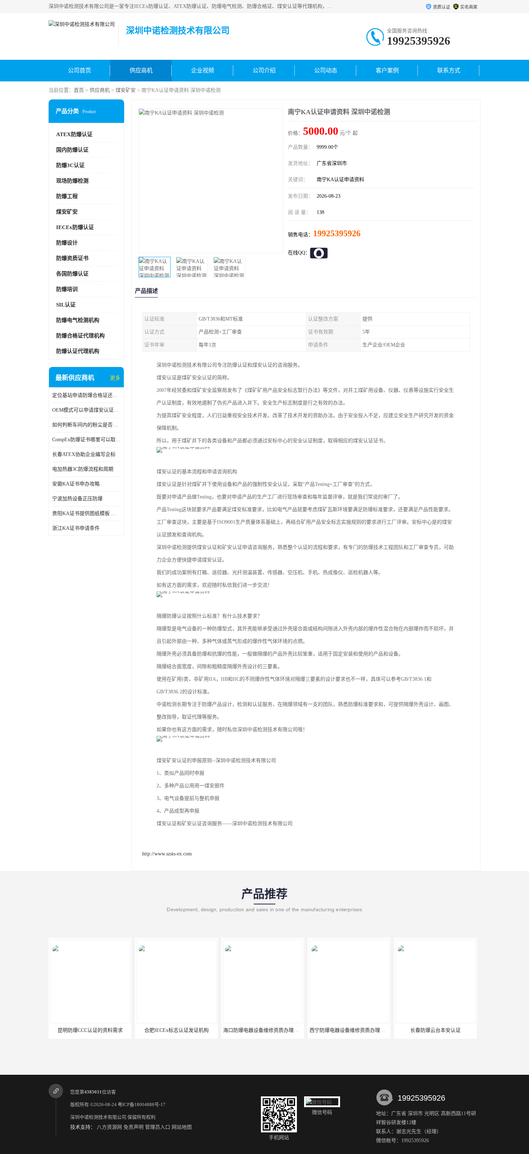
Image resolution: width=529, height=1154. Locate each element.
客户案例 (387, 70)
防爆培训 (67, 289)
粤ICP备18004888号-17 (142, 1104)
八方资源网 (109, 1127)
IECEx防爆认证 (75, 227)
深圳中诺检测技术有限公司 (98, 1117)
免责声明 (133, 1127)
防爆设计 (67, 243)
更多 (115, 378)
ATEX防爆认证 (74, 134)
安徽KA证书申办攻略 (76, 484)
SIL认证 (66, 305)
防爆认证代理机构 (77, 351)
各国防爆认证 (72, 274)
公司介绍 (264, 70)
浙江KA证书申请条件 (76, 528)
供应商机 (141, 70)
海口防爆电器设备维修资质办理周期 (177, 1030)
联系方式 (448, 70)
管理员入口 (157, 1127)
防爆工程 (67, 196)
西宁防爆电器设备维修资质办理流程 (263, 1030)
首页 (79, 90)
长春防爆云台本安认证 (349, 1030)
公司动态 (325, 70)
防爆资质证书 (72, 258)
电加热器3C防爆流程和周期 (82, 469)
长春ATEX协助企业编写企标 (84, 454)
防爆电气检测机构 (77, 320)
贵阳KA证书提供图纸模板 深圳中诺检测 (86, 513)
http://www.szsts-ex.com (167, 853)
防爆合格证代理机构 (80, 336)
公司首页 (79, 70)
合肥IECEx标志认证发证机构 (90, 1030)
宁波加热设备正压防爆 (77, 498)
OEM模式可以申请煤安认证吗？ (86, 410)
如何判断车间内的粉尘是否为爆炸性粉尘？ (86, 425)
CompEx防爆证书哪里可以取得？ (86, 439)
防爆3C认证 (70, 165)
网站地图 (182, 1127)
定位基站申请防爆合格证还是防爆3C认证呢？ (86, 395)
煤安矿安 (126, 90)
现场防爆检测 (72, 181)
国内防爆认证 (72, 150)
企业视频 (202, 70)
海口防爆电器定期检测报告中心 (435, 1030)
